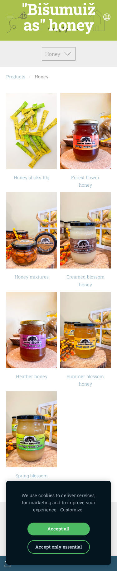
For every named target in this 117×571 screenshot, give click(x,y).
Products (15, 77)
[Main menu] (10, 17)
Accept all (58, 529)
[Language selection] (106, 17)
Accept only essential (58, 547)
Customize (71, 510)
